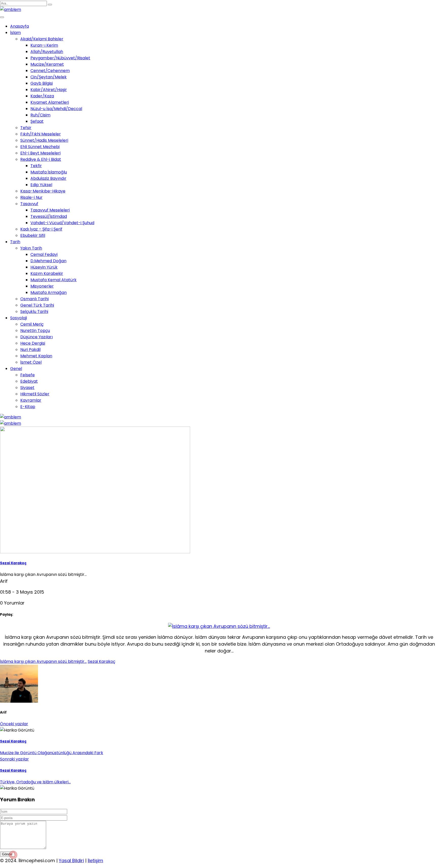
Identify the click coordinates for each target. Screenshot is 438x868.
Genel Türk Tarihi (37, 305)
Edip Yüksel (41, 185)
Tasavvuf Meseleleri (50, 210)
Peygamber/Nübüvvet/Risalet (60, 58)
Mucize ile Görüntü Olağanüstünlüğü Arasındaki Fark (51, 753)
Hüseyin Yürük (44, 267)
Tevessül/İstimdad (48, 216)
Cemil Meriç (32, 324)
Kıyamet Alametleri (49, 102)
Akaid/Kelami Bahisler (41, 39)
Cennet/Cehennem (50, 71)
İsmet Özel (31, 362)
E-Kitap (27, 407)
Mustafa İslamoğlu (48, 172)
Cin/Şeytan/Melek (48, 77)
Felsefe (27, 375)
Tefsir (25, 128)
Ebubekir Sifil (32, 235)
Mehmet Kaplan (36, 356)
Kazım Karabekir (46, 273)
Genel (16, 368)
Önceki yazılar (14, 724)
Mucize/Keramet (47, 64)
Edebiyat (29, 381)
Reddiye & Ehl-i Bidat (40, 159)
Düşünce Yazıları (36, 337)
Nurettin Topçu (35, 330)
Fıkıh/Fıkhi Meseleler (40, 134)
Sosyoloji (18, 318)
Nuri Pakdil (30, 349)
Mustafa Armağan (48, 292)
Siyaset (27, 388)
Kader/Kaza (42, 96)
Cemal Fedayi (44, 254)
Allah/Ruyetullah (46, 52)
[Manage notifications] (13, 855)
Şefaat (37, 121)
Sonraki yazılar (14, 759)
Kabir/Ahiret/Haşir (48, 90)
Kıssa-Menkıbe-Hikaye (42, 191)
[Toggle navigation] (2, 17)
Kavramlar (30, 400)
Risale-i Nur (31, 197)
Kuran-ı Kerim (44, 45)
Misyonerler (42, 286)
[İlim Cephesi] (10, 9)
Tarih (15, 242)
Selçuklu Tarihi (34, 311)
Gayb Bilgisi (41, 83)
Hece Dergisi (32, 343)
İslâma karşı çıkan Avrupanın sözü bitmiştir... (43, 661)
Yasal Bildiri (71, 860)
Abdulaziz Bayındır (48, 178)
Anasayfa (19, 26)
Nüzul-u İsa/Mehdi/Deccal (56, 109)
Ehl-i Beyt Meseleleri (40, 153)
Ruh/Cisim (40, 115)
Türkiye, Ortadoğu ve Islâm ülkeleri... (35, 782)
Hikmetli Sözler (34, 394)
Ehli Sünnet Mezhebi (40, 147)
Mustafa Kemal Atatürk (53, 280)
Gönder (7, 854)
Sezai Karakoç (13, 563)
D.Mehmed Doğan (48, 261)
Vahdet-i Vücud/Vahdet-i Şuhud (62, 223)
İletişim (95, 860)
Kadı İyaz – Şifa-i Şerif (41, 229)
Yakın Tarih (31, 248)
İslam (15, 33)
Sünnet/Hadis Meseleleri (44, 140)
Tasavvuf (29, 204)
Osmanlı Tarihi (34, 299)
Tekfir (36, 166)
